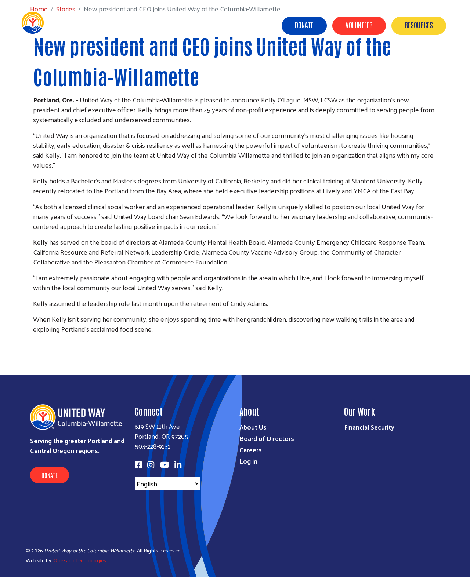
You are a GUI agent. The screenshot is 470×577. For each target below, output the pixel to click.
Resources (419, 24)
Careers (250, 449)
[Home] (66, 22)
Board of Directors (266, 438)
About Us (254, 25)
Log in (248, 461)
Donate (304, 24)
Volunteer (359, 24)
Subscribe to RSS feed (36, 343)
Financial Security (369, 426)
